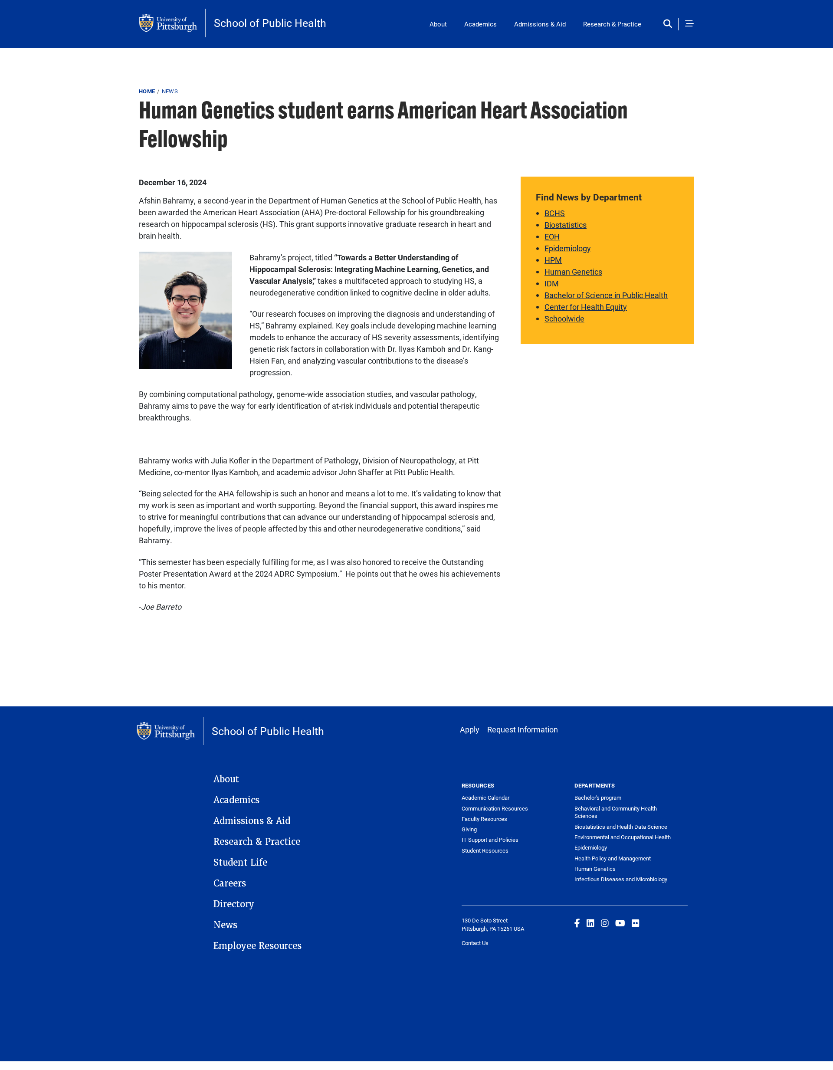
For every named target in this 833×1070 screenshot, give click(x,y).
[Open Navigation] (689, 24)
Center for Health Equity (585, 307)
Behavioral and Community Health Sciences (615, 812)
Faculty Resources (484, 819)
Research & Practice (612, 24)
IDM (551, 283)
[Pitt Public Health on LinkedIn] (590, 923)
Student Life (240, 862)
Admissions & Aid (540, 24)
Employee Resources (257, 946)
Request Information (522, 729)
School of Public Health (270, 22)
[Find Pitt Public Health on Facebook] (577, 923)
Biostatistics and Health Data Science (620, 826)
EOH (552, 236)
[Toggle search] (670, 24)
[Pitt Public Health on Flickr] (636, 923)
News (170, 91)
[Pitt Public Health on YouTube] (620, 923)
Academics (480, 24)
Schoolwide (564, 318)
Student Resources (485, 850)
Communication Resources (495, 808)
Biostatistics (565, 225)
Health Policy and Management (612, 858)
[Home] (172, 23)
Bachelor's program (597, 797)
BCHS (554, 213)
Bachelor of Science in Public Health (606, 295)
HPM (553, 260)
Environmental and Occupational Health (622, 837)
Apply (469, 729)
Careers (229, 883)
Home (147, 91)
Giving (469, 829)
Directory (233, 904)
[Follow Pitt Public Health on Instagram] (605, 923)
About (438, 24)
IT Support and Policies (490, 840)
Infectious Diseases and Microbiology (620, 879)
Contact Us (475, 943)
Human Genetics (573, 271)
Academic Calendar (485, 797)
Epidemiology (567, 248)
